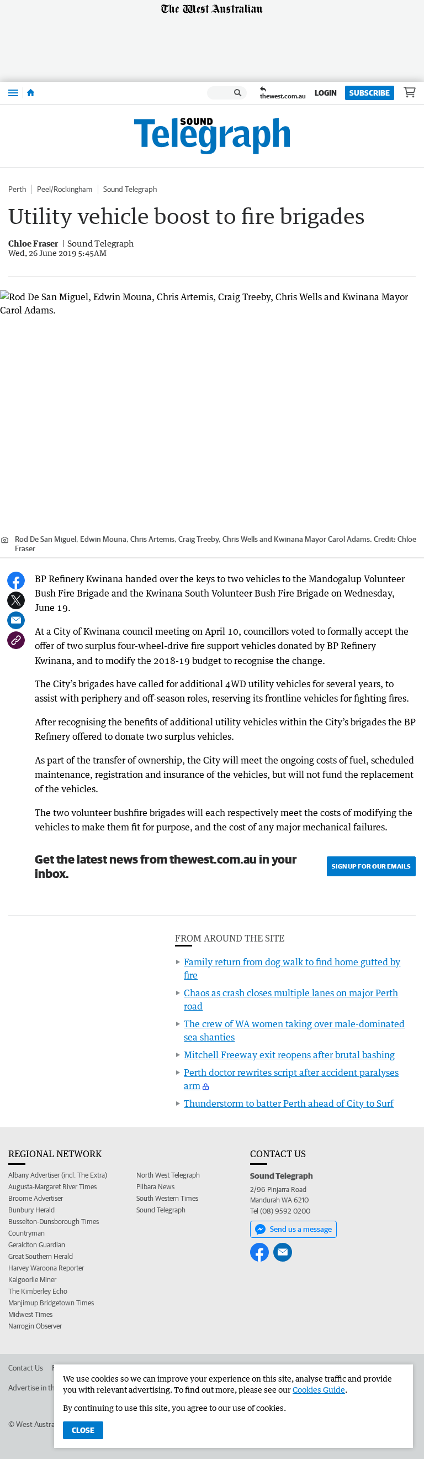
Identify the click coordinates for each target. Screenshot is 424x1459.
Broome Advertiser (35, 1198)
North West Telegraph (168, 1175)
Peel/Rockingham (64, 189)
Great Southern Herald (40, 1256)
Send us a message (301, 1229)
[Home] (31, 93)
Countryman (26, 1233)
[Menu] (13, 92)
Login (326, 92)
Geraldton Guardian (36, 1245)
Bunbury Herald (31, 1210)
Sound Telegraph (130, 189)
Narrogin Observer (35, 1326)
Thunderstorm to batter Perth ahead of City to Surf (289, 1103)
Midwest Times (30, 1314)
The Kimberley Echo (37, 1291)
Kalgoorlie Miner (32, 1279)
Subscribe (369, 92)
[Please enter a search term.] (238, 93)
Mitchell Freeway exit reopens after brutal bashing (289, 1054)
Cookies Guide (319, 1389)
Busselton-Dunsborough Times (53, 1221)
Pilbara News (155, 1187)
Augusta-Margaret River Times (52, 1187)
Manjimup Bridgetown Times (51, 1303)
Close (83, 1430)
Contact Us (25, 1367)
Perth (17, 189)
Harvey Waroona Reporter (46, 1268)
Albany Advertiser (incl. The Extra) (57, 1175)
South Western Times (167, 1198)
